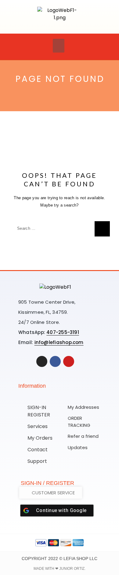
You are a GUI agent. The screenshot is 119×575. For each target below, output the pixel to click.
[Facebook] (55, 361)
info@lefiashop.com (59, 342)
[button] (58, 46)
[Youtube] (68, 361)
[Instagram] (41, 361)
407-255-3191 (62, 332)
